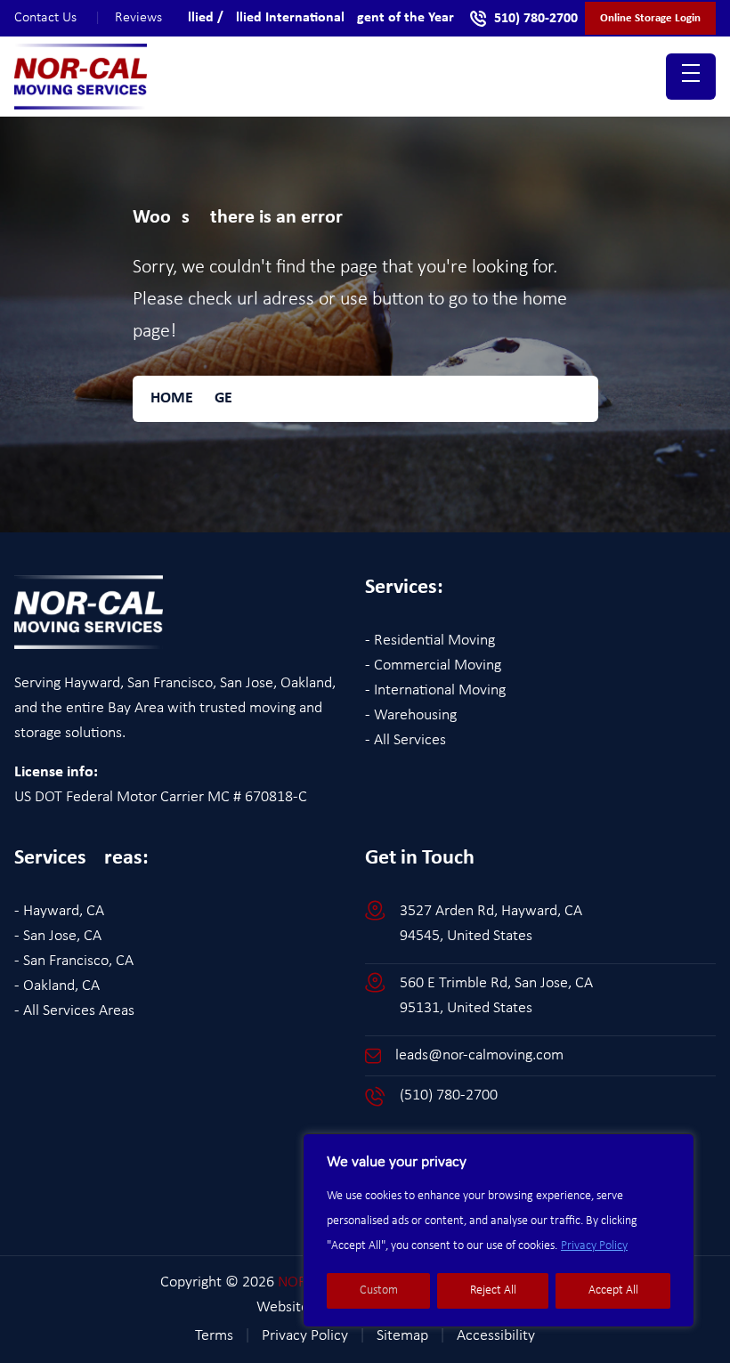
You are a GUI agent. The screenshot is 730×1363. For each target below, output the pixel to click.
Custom (379, 1290)
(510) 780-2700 (449, 1095)
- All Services (405, 740)
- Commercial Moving (433, 665)
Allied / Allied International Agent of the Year (316, 18)
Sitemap (411, 1335)
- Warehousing (411, 715)
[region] (498, 1230)
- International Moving (435, 690)
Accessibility (496, 1335)
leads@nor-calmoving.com (479, 1055)
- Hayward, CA (59, 911)
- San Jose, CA (57, 936)
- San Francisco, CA (74, 961)
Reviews (138, 18)
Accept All (613, 1290)
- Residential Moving (430, 640)
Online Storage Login (650, 18)
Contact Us (57, 18)
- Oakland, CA (57, 986)
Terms (223, 1335)
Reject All (493, 1290)
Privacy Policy (594, 1246)
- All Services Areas (74, 1010)
